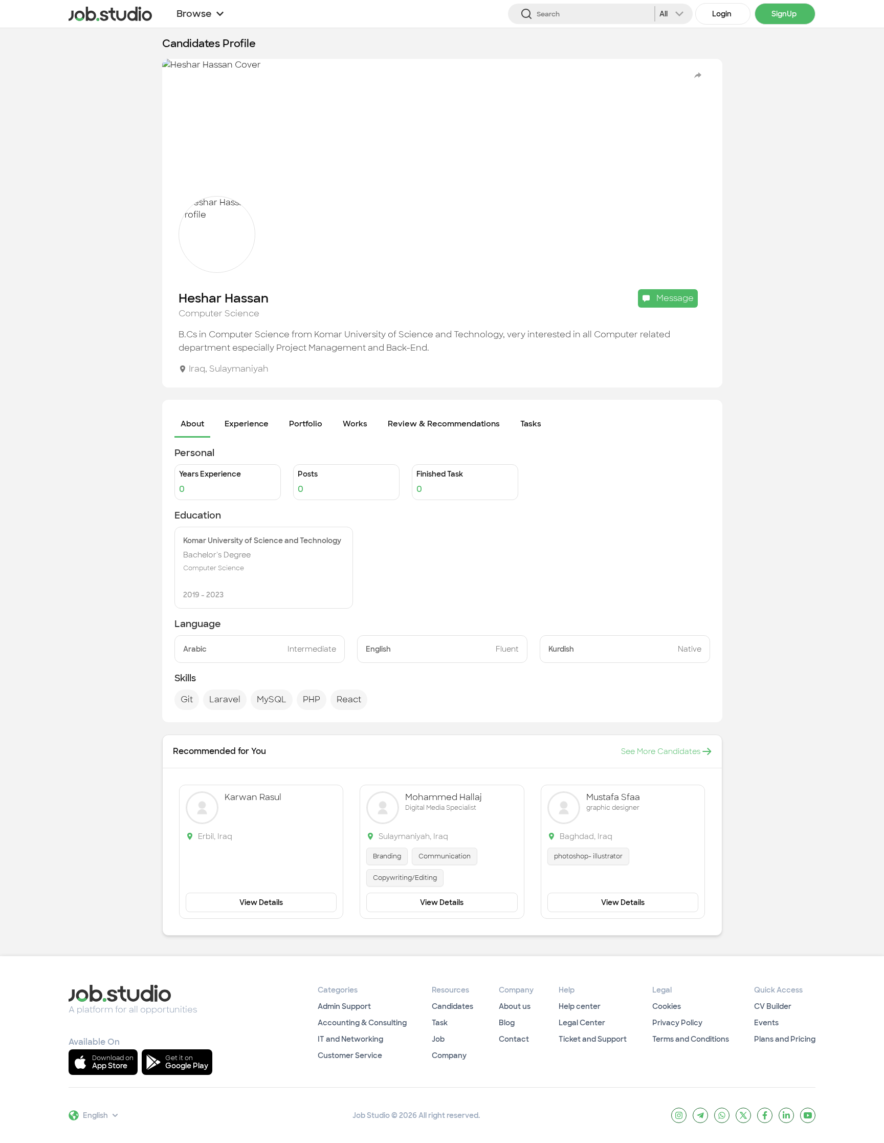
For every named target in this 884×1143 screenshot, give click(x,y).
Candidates (452, 1006)
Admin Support (344, 1006)
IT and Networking (350, 1039)
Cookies (666, 1006)
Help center (580, 1006)
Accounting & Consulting (362, 1022)
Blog (507, 1022)
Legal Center (582, 1022)
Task (440, 1022)
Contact (514, 1039)
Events (766, 1022)
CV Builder (772, 1006)
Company (449, 1055)
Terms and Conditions (690, 1039)
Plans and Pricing (784, 1039)
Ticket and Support (593, 1039)
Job (438, 1039)
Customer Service (350, 1055)
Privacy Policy (677, 1022)
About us (515, 1006)
